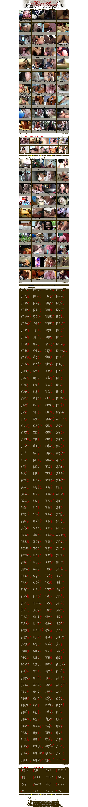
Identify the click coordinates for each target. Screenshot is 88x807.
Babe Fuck (23, 472)
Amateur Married (24, 331)
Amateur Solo (23, 348)
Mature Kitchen (47, 521)
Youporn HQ (24, 789)
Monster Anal (47, 631)
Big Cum (22, 553)
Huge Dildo (35, 733)
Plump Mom (46, 738)
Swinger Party (59, 563)
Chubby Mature (35, 309)
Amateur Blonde (24, 297)
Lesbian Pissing (48, 431)
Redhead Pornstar (59, 355)
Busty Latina (23, 745)
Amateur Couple (24, 308)
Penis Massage (47, 724)
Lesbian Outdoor (48, 430)
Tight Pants (58, 645)
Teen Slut (58, 618)
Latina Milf (47, 383)
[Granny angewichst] (50, 56)
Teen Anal (58, 576)
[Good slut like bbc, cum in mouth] (38, 168)
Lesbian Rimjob (47, 437)
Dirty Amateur (35, 431)
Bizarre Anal (23, 575)
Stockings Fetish (59, 534)
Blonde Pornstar (24, 651)
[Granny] (50, 68)
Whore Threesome (59, 713)
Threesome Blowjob (59, 635)
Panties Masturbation (49, 712)
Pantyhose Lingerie (48, 718)
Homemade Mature (36, 693)
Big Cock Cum (23, 549)
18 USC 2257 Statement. (44, 806)
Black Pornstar (24, 604)
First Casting (35, 536)
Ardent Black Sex (37, 783)
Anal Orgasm (23, 393)
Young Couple (58, 746)
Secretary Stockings (60, 418)
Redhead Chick (59, 345)
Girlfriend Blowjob (36, 602)
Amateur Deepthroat (25, 314)
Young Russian (59, 754)
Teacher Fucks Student (60, 570)
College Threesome (36, 351)
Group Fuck (35, 639)
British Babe (23, 683)
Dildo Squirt (35, 430)
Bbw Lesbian (23, 487)
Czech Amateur (35, 410)
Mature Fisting (47, 509)
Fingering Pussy (36, 533)
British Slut (23, 693)
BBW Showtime (48, 783)
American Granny (24, 373)
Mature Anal (47, 481)
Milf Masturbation (48, 588)
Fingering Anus (36, 528)
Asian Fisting (24, 431)
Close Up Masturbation (37, 338)
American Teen (24, 379)
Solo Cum (58, 500)
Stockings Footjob (59, 535)
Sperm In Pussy (59, 516)
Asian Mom (23, 444)
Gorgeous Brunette (36, 616)
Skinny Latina (59, 471)
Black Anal (23, 583)
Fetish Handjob (36, 526)
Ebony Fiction (48, 769)
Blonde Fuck (23, 639)
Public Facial (59, 303)
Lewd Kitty (60, 791)
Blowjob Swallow (24, 665)
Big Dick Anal (24, 554)
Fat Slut (34, 512)
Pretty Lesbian (59, 297)
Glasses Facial (36, 610)
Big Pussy (23, 564)
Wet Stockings (59, 703)
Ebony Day (36, 790)
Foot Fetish (35, 549)
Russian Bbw (58, 385)
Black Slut (23, 609)
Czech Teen (35, 419)
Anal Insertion (24, 392)
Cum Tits (34, 396)
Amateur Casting (24, 301)
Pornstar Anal (47, 740)
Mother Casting (47, 643)
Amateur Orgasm (24, 337)
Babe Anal (23, 468)
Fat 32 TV (48, 789)
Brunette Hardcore (24, 714)
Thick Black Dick (59, 632)
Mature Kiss (47, 520)
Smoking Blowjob (59, 493)
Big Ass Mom (23, 539)
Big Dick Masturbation (25, 560)
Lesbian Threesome (48, 454)
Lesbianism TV (60, 783)
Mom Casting (47, 614)
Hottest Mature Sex (61, 782)
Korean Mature (47, 369)
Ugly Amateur (58, 655)
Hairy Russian (35, 663)
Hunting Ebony (48, 777)
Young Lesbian (59, 752)
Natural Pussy (47, 656)
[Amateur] (38, 192)
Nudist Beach (47, 662)
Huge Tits (35, 740)
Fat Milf (34, 508)
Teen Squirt (58, 621)
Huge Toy (34, 741)
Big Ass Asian (24, 528)
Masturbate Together (48, 478)
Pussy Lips (58, 318)
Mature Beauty (47, 486)
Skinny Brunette (59, 468)
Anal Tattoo (23, 403)
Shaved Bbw (58, 437)
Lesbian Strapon (48, 448)
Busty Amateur (24, 733)
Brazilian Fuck (24, 676)
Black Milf (23, 598)
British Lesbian (24, 689)
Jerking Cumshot (48, 345)
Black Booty (23, 589)
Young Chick (58, 745)
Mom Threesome (47, 630)
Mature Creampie (48, 499)
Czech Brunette (36, 412)
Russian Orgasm (59, 405)
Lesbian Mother (47, 426)
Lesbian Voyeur (47, 458)
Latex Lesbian (47, 370)
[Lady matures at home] (63, 129)
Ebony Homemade (36, 467)
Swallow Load (58, 557)
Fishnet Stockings (36, 546)
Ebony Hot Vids (49, 770)
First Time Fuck (36, 542)
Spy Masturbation (59, 522)
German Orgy (35, 591)
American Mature (24, 376)
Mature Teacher (47, 560)
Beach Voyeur (23, 512)
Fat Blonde (35, 500)
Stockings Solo (59, 539)
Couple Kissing (36, 363)
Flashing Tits (35, 548)
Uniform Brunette (59, 662)
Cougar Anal (35, 352)
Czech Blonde (35, 411)
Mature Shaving (47, 546)
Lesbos (59, 790)
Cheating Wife (35, 298)
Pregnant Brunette (59, 291)
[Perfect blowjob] (50, 43)
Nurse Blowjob (47, 663)
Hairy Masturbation (36, 658)
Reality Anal (58, 337)
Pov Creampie (47, 755)
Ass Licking (23, 466)
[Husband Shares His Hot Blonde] (50, 31)
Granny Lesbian (36, 629)
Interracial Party (48, 290)
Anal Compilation (24, 383)
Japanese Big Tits (48, 311)
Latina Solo (47, 391)
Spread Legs (58, 520)
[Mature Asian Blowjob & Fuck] (63, 229)
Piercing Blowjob (48, 731)
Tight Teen (58, 648)
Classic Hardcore (36, 321)
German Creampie (36, 582)
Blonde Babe (23, 625)
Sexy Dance (58, 431)
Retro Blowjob (59, 364)
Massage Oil (47, 475)
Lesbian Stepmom (48, 446)
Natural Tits (47, 658)
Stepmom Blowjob (59, 528)
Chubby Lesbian (36, 308)
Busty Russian (24, 751)
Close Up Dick (35, 336)
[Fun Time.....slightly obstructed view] (63, 266)
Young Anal (58, 737)
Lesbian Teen (47, 453)
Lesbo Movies (60, 788)
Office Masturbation (48, 673)
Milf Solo (46, 597)
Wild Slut (58, 732)
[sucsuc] (38, 254)
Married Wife (47, 473)
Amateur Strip (24, 351)
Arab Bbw (23, 410)
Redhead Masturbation (60, 351)
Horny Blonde (35, 700)
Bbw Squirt (23, 500)
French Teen (35, 567)
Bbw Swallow (23, 502)
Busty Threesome (24, 753)
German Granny (35, 587)
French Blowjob (36, 557)
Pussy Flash (58, 314)
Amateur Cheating (24, 303)
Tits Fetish (58, 650)
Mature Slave (47, 547)
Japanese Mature (48, 332)
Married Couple (47, 472)
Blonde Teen (23, 659)
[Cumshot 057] (25, 117)
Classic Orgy (35, 324)
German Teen (35, 595)
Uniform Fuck (58, 663)
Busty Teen (23, 752)
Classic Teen (35, 325)
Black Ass (23, 584)
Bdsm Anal (23, 506)
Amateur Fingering (24, 321)
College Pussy (35, 348)
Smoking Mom (58, 499)
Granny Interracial (36, 628)
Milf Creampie (47, 575)
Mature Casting (47, 495)
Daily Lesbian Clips (50, 788)
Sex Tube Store (37, 779)
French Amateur (36, 554)
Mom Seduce (47, 625)
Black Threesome (24, 617)
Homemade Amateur (36, 685)
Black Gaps (36, 785)
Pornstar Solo (47, 751)
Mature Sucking (47, 555)
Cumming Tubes (48, 785)
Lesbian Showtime (61, 784)
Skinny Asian (58, 464)
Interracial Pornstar (49, 291)
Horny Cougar (35, 705)
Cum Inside (35, 385)
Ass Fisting (23, 464)
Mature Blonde (47, 492)
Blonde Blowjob (24, 630)
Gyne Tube (36, 772)
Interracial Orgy (48, 289)
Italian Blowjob (48, 297)
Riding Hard (58, 379)
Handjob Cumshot (36, 666)
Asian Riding (23, 452)
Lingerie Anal (47, 465)
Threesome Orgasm (59, 638)
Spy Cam (57, 521)
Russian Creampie (59, 392)
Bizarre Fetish (24, 576)
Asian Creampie (24, 425)
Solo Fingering (59, 502)
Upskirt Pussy (59, 669)
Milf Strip (47, 602)
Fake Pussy (35, 492)
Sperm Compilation (59, 514)
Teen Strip (58, 623)
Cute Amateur (35, 400)
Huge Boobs (35, 730)
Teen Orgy (58, 610)
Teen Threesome (59, 628)
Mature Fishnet (47, 508)
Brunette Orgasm (24, 719)
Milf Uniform (47, 609)
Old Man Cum (47, 683)
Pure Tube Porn (37, 776)
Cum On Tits (35, 391)
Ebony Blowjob (35, 461)
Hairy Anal (35, 644)
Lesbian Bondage (48, 404)
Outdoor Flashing (48, 700)
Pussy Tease (58, 324)
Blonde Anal (23, 624)
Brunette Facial (24, 711)
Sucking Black (59, 550)
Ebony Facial (35, 464)
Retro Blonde (58, 363)
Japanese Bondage (48, 314)
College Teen (35, 350)
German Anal (35, 573)
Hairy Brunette (36, 649)
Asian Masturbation (25, 440)
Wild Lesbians (59, 726)
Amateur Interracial (25, 328)
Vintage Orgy (58, 689)
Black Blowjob (24, 588)
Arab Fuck (23, 411)
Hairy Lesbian (35, 657)
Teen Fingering (59, 596)
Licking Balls (47, 464)
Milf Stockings (47, 601)
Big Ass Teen (23, 541)
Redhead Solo (58, 357)
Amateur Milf (23, 332)
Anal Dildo (23, 386)
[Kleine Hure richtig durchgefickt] (50, 217)
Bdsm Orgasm (23, 508)
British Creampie (24, 685)
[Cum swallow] (25, 129)
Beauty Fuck (23, 515)
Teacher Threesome (59, 574)
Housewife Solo (36, 727)
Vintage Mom (58, 686)
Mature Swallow (47, 556)
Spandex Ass (58, 512)
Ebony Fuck (35, 465)
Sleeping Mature (59, 485)
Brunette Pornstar (24, 720)
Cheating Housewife (36, 291)
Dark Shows (36, 788)
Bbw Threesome (24, 505)
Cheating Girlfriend (37, 290)
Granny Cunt (35, 623)
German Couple (35, 581)
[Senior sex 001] (38, 80)
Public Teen (58, 310)
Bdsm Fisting (23, 507)
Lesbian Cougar (47, 407)
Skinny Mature (59, 474)
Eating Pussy (35, 454)
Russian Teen (58, 410)
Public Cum (58, 302)
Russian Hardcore (59, 397)
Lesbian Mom (47, 425)
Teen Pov (58, 614)
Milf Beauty (47, 570)
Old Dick (46, 678)
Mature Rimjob (47, 542)
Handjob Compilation (37, 665)
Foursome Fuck (35, 553)
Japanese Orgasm (48, 336)
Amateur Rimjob (24, 344)
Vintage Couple (59, 677)
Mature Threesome (48, 561)
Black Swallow (24, 615)
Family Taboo (35, 494)
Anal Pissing (23, 397)
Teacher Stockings (59, 573)
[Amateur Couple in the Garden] (63, 117)
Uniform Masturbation (60, 664)
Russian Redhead (59, 407)
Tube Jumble (24, 784)
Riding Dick (58, 377)
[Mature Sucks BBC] (63, 278)
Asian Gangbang (24, 433)
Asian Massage (24, 439)
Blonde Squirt (24, 657)
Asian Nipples (24, 445)
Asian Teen (23, 458)
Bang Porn (25, 153)
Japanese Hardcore (48, 324)
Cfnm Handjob (23, 758)
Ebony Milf (35, 473)
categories (25, 155)
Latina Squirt (47, 392)
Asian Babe (23, 419)
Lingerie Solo (47, 466)
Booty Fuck (23, 670)
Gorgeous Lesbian (36, 617)
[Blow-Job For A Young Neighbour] (25, 105)
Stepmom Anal (58, 527)
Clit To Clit (35, 330)
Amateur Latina (24, 329)
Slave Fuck (58, 481)
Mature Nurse (47, 529)
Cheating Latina (36, 294)
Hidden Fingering (36, 683)
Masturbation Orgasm (48, 479)
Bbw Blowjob (23, 478)
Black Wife (23, 622)
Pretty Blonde (59, 295)
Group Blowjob (35, 638)
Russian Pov (58, 406)
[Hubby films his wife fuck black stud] (38, 92)
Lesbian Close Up (48, 405)
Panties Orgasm (47, 713)
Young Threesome (59, 759)
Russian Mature (59, 400)
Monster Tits (47, 639)
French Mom (35, 564)
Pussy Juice (58, 316)
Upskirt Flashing (59, 666)
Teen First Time (59, 597)
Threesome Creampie (60, 636)
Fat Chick (35, 502)
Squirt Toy (58, 526)
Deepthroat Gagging (36, 425)
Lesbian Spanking (48, 444)
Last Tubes (53, 153)
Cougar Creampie (36, 355)
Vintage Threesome (59, 693)
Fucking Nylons (60, 775)
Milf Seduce (47, 596)
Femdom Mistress (36, 521)
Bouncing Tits (24, 671)
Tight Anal (58, 639)
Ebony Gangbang (36, 466)
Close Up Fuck (35, 337)
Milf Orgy (46, 590)
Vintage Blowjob (59, 676)
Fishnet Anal (35, 543)
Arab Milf (23, 413)
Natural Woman (47, 659)
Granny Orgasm (35, 631)
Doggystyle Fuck (36, 445)
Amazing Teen (23, 369)
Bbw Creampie (23, 481)
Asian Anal (23, 417)
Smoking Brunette (59, 494)
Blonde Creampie (24, 635)
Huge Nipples (35, 738)
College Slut (35, 349)
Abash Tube (24, 790)
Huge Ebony (35, 734)
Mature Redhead (47, 540)
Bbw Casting (23, 480)
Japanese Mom (47, 335)
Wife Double (58, 718)
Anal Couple (23, 384)
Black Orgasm (23, 602)
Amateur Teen (23, 357)
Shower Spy (58, 457)
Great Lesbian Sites (61, 778)
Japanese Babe (47, 310)
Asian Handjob (24, 434)
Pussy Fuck (58, 315)
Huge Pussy (35, 739)
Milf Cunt (46, 576)
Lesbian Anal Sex (48, 399)
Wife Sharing (58, 720)
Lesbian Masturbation (49, 423)
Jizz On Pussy (47, 348)
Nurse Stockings (48, 664)
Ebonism (35, 789)
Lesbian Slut (47, 441)
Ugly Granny (58, 656)
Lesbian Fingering (48, 413)
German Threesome (36, 596)
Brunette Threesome (25, 730)
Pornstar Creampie (48, 744)
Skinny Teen (58, 478)
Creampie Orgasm (36, 373)
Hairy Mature (35, 659)
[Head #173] (38, 117)
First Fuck (35, 539)
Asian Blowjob (24, 423)
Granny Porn (60, 777)
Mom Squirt (47, 629)
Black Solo (23, 610)
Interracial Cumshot (37, 751)
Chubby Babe (35, 302)
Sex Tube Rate (36, 778)
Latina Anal (47, 371)
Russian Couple (59, 391)
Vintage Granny (59, 679)
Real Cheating (59, 330)
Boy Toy (22, 672)
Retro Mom (58, 371)
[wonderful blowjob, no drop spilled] (63, 105)
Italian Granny (47, 301)
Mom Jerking (47, 622)
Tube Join (53, 145)
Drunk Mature (35, 453)
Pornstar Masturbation (49, 746)
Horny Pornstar (36, 717)
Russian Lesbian (59, 398)
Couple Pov (35, 365)
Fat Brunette (35, 501)
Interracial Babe (36, 746)
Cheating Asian (24, 759)
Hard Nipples (35, 671)
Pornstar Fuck (47, 745)
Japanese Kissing (48, 328)
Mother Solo (47, 650)
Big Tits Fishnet (24, 567)
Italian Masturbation (49, 302)
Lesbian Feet (47, 411)
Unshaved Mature (59, 665)
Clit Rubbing (35, 329)
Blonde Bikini (24, 629)
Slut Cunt (58, 487)
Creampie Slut (35, 376)
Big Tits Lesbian (24, 570)
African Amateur (24, 289)
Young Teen (58, 758)
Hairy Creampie (36, 651)
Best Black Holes (37, 784)
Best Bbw (23, 520)
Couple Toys (35, 366)
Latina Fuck (47, 377)
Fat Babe (34, 499)
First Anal (35, 534)
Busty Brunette (24, 740)
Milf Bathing (47, 569)
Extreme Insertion (36, 488)
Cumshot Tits (35, 399)
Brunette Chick (24, 706)
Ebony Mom (35, 474)
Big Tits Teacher (24, 573)
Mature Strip (47, 554)
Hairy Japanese (36, 655)
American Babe (24, 370)
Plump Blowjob (47, 733)
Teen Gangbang (59, 601)
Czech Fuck (35, 413)
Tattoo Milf (58, 568)
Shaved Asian (58, 434)
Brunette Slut (24, 724)
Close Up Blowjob (36, 332)
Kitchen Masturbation (49, 364)
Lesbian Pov (47, 433)
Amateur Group (24, 324)
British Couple (24, 684)
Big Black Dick (24, 542)
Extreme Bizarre (36, 486)
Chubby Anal (35, 301)
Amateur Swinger (24, 355)
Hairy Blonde (35, 648)
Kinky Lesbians (47, 356)
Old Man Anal (47, 679)
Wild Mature (58, 727)
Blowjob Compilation (25, 663)
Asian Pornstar (24, 448)
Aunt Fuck (23, 467)
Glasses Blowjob (36, 609)
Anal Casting (23, 382)
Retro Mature (58, 369)
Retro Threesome (59, 373)
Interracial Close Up (37, 748)
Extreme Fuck (35, 487)
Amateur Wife (23, 362)
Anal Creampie (24, 385)
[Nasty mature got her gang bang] (63, 217)
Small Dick (58, 489)
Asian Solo (23, 454)
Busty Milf (23, 747)
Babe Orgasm (23, 473)
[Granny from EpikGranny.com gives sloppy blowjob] (25, 168)
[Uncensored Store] (25, 68)
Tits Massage (58, 651)
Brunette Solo (24, 725)
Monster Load (47, 637)
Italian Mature (47, 303)
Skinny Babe (58, 465)
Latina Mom (47, 384)
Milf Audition (47, 568)
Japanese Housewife (48, 325)
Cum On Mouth (35, 389)
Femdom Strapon (36, 522)
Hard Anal (35, 669)
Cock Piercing (35, 343)
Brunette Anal (24, 697)
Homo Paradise (60, 779)
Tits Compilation (59, 649)
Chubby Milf (35, 310)
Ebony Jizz (35, 468)
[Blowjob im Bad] (50, 278)
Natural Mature (47, 655)
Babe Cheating (24, 471)
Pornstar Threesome (48, 753)
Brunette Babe (24, 698)
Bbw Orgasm (23, 492)
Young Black (58, 741)
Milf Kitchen (47, 587)
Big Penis (23, 563)
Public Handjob (59, 307)
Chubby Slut (35, 314)
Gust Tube (36, 771)
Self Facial (58, 423)
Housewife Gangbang (36, 724)
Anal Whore (23, 406)
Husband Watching (36, 744)
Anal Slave (23, 399)
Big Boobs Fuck (24, 543)
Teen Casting (58, 582)
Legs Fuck (46, 397)
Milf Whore (47, 610)
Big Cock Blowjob (24, 547)
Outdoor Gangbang (48, 703)
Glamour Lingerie (36, 608)
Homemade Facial (36, 689)
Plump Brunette (47, 734)
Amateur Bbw (23, 296)
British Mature (24, 690)
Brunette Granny (24, 713)
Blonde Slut (23, 655)
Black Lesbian (24, 596)
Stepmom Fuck (58, 529)
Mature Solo (47, 550)
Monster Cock (47, 632)
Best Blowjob (23, 521)
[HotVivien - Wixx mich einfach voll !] (25, 180)
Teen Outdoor (58, 611)
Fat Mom (34, 509)
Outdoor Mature (47, 706)
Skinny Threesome (59, 479)
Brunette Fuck (24, 712)
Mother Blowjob (47, 642)
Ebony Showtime (49, 772)
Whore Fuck (58, 707)
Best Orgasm (23, 526)
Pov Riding (47, 761)
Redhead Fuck (58, 349)
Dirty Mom (35, 439)
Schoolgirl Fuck (59, 413)
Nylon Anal (47, 665)
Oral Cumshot (47, 690)
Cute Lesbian (35, 406)
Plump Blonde (47, 732)
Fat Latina (35, 505)
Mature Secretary (48, 543)
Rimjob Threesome (59, 382)
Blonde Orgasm (24, 650)
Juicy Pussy (47, 351)
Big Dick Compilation (25, 556)
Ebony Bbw (35, 460)
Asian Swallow (24, 457)
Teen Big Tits (59, 580)
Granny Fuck (35, 624)
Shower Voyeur (59, 458)
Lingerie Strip (47, 467)
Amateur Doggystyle (25, 316)
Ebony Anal (35, 458)
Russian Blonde (59, 386)
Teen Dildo (58, 590)
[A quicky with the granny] (38, 43)
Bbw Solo (23, 499)
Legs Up (46, 398)
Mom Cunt (46, 617)
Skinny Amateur (59, 461)
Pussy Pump (58, 321)
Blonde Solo (23, 656)
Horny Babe (35, 698)
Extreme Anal (35, 485)
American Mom (23, 378)
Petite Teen (47, 730)
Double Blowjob (36, 448)
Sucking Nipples (59, 555)
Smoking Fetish (59, 495)
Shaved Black (58, 439)
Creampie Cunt (35, 372)
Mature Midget (47, 527)
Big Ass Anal (23, 527)
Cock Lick (35, 342)
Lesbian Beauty (47, 403)
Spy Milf (58, 523)
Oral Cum (46, 689)
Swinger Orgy (58, 562)
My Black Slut (48, 778)
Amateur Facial (24, 318)
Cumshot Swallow (36, 398)
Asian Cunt (23, 426)
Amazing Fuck (23, 366)
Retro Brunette (59, 365)
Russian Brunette (59, 389)
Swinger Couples (59, 561)
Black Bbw (23, 587)
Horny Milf (35, 713)
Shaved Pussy (58, 448)
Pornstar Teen (47, 752)
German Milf (35, 590)
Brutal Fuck (23, 732)
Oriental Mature (48, 697)
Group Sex (35, 642)
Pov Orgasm (47, 760)
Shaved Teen (58, 451)
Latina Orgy (47, 386)
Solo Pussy (58, 507)
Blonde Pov (23, 652)
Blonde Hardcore (24, 643)
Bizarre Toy (23, 582)
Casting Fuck (23, 754)
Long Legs (46, 471)
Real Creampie (59, 335)
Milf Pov (46, 594)
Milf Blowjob (47, 573)
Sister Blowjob (59, 459)
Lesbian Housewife (48, 417)
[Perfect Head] (63, 254)
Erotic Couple (35, 481)
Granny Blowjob (36, 621)
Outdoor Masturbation (49, 705)
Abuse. (51, 806)
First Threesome (36, 541)
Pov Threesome (59, 289)
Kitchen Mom (47, 365)
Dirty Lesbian (35, 437)
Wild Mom (58, 730)
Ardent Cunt (63, 145)
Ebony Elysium (36, 791)
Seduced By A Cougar (60, 420)
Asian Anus (23, 418)
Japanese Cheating (48, 315)
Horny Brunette (36, 703)
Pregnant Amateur (59, 290)
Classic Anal (35, 317)
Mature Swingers (48, 557)
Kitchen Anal (47, 363)
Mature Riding (47, 541)
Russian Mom (58, 403)
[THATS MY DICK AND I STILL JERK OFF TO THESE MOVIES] (63, 192)
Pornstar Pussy (47, 748)
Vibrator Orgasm (59, 672)
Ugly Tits (58, 659)
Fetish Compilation (36, 523)
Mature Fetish (47, 507)
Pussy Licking (59, 317)
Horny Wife (35, 720)
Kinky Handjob (47, 355)
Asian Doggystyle (24, 427)
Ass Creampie (23, 461)
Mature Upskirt (47, 564)
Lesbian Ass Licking (48, 400)
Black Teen (23, 616)
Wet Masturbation (59, 699)
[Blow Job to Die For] (25, 43)
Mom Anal (46, 611)
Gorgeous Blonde (36, 615)
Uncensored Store (34, 145)
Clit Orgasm (35, 328)
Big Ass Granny (24, 535)
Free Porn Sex (25, 145)
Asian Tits (23, 459)
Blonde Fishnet (24, 638)
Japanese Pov (47, 337)
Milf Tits (46, 608)
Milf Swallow (47, 604)
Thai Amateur (58, 631)
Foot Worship (35, 550)
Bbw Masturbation (24, 489)
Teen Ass (58, 577)
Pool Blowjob (47, 739)
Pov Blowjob (47, 754)
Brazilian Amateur (24, 673)
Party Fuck (47, 720)
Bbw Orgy (23, 493)
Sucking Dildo (59, 554)
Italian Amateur (48, 295)
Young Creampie (59, 747)
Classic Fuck (35, 318)
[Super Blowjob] (50, 168)
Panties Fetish (47, 711)
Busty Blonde (23, 739)
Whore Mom (58, 710)
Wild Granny (58, 725)
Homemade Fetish (36, 690)
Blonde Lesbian (24, 645)
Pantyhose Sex (47, 719)
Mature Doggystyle (48, 502)
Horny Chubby (35, 704)
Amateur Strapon (24, 350)
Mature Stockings (48, 553)
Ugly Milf (58, 658)
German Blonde (35, 576)
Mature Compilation (48, 498)
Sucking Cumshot (59, 553)
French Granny (35, 561)
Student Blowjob (59, 542)
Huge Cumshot (35, 732)
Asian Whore (23, 460)
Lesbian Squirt (47, 445)
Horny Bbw (35, 699)
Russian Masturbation (60, 399)
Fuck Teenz (60, 776)
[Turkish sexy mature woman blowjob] (25, 31)
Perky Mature (47, 726)
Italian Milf (47, 304)
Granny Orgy (35, 632)
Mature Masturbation (48, 526)
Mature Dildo (47, 501)
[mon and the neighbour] (63, 56)
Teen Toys (58, 630)
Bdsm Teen (23, 509)
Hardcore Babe (35, 672)
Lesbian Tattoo (47, 451)
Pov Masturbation (48, 758)
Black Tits (23, 618)
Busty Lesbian (24, 746)
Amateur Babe (23, 295)
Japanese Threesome (48, 343)
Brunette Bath (24, 699)
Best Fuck (23, 523)
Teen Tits (58, 629)
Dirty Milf (35, 438)
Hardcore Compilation (37, 673)
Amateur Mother (24, 335)
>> (64, 155)
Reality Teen (58, 338)
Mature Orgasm (47, 533)
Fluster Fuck (44, 153)
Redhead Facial (59, 348)
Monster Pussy (47, 638)
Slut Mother (58, 488)
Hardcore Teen (35, 680)
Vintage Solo (58, 691)
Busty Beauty (23, 738)
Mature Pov (47, 539)
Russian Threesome (59, 411)
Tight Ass (58, 642)
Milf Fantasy (47, 580)
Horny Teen (35, 719)
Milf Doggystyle (48, 577)
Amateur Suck (23, 352)
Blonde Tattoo (24, 658)
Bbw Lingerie (23, 488)
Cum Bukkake (35, 379)
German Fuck (35, 584)
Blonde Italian (24, 644)
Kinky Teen (47, 358)
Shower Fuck (58, 454)
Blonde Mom (23, 649)
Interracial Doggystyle (37, 753)
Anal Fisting (23, 389)
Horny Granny (35, 710)
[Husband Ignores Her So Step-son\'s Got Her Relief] (25, 92)
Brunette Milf (24, 717)
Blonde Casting (24, 631)
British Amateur (24, 680)
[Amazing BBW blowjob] (50, 254)
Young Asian (58, 738)
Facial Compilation (36, 489)
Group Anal (35, 637)
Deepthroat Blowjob (36, 423)
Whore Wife (58, 714)
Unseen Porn (24, 785)
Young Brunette (59, 744)
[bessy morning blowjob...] (63, 180)
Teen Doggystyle (59, 591)
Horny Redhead (35, 718)
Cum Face (34, 383)
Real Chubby (58, 331)
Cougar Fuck (35, 356)
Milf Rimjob (47, 595)
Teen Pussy (58, 615)
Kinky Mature (47, 357)
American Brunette (24, 372)
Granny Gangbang (36, 625)
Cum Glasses (35, 384)
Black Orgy (23, 603)
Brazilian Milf (24, 679)
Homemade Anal (35, 686)
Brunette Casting (24, 705)
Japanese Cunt (47, 318)
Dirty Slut (35, 440)
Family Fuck (35, 493)
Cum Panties (35, 392)
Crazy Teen (35, 371)
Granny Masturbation (37, 630)
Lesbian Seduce (47, 438)
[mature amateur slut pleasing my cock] (50, 192)
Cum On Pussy (35, 390)
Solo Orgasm (58, 506)
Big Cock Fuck (24, 550)
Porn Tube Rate (37, 775)
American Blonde (24, 371)
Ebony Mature (35, 472)
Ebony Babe (35, 459)
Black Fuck (23, 594)
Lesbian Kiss (47, 418)
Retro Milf (58, 370)
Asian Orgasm (23, 446)
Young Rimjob (58, 753)
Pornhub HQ (63, 153)
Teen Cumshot (58, 587)
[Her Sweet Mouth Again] (25, 192)
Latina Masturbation (48, 382)
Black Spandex (24, 611)
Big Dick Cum (23, 557)
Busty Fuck (23, 744)
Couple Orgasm (35, 364)
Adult (23, 791)
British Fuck (23, 686)
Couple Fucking (36, 362)
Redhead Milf (58, 352)
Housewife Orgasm (36, 726)
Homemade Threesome (36, 697)
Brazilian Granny (24, 677)
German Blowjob (36, 577)
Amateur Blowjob (24, 298)
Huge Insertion (36, 737)
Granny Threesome (36, 636)
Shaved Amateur (59, 432)
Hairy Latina (35, 656)
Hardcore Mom (35, 676)
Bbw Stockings (24, 501)
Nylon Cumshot (47, 666)
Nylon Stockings (48, 672)
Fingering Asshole (36, 529)
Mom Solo (46, 628)
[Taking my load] (25, 80)
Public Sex (58, 309)
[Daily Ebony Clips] (38, 129)
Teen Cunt (58, 588)
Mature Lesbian (47, 523)
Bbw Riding (23, 498)
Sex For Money (59, 425)
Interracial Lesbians (37, 759)
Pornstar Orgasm (48, 747)
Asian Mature (23, 441)
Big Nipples (23, 562)
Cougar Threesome (36, 359)
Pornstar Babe (47, 741)
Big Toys (23, 574)
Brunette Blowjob (24, 704)
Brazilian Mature (24, 678)
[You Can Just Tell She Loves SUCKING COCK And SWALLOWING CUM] (25, 19)
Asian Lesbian (24, 438)
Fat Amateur (35, 495)
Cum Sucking (35, 393)
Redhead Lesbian (59, 350)
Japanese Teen (47, 342)
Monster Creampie (48, 635)
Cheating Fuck (35, 289)
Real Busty (58, 329)
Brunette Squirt (24, 726)
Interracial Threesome (49, 294)
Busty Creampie (24, 741)
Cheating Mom (35, 296)
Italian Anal (47, 296)
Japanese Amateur (48, 307)
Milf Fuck (46, 582)
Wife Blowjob (58, 717)
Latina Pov (47, 389)
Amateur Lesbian (24, 330)
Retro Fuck (58, 366)
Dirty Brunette (36, 434)
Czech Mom (35, 418)
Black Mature (23, 597)
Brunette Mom (23, 718)
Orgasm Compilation (48, 693)
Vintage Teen (58, 692)
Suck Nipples (58, 546)
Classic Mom (35, 323)
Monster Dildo (47, 636)
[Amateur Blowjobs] (38, 241)
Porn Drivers (24, 782)
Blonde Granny (24, 642)
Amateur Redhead (24, 342)
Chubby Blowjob (36, 303)
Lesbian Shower (47, 439)
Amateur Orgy (23, 338)
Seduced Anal (58, 419)
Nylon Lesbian (47, 670)
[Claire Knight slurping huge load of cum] (50, 92)
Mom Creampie (47, 616)
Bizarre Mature (24, 580)
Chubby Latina (35, 307)
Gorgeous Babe (35, 614)
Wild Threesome (59, 734)
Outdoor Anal (47, 698)
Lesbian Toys (47, 457)
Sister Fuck (58, 460)
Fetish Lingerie (36, 527)
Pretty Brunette (59, 296)
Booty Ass (23, 669)
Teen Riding (58, 616)
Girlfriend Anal (36, 601)
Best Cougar (23, 522)
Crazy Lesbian (35, 369)
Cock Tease (35, 344)
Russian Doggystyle (60, 393)
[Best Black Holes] (38, 266)
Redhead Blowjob (59, 344)
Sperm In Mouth (59, 515)
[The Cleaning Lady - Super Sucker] (63, 68)
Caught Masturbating (25, 755)
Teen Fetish (58, 595)
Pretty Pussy (58, 298)
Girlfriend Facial (36, 604)
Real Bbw (58, 325)
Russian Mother (59, 404)
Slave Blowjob (59, 480)
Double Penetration (36, 452)
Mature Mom (47, 528)
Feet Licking (35, 515)
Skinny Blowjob (59, 467)
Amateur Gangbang (24, 323)
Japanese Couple (48, 316)
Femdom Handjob (36, 519)
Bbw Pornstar (23, 495)
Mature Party (47, 536)
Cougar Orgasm (35, 357)
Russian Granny (59, 396)
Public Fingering (59, 304)
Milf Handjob (47, 584)
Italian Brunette (48, 298)
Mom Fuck (46, 621)
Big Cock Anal (24, 546)
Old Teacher (47, 685)
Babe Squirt (23, 474)
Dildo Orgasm (35, 427)
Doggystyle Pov (36, 446)
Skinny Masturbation (60, 473)
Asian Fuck (23, 432)
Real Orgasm (58, 336)
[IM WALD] (25, 241)
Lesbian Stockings (48, 447)
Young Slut (58, 755)
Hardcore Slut (35, 679)
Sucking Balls (59, 547)
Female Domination (36, 516)
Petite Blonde (47, 727)
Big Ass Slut (23, 540)
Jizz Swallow (47, 350)
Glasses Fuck (35, 611)
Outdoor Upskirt (48, 710)
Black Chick (23, 590)
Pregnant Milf (59, 294)
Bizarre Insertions (25, 577)
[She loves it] (50, 241)
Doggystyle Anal (36, 444)
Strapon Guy (58, 541)
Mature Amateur (47, 480)
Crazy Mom (35, 370)
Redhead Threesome (59, 359)
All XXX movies (44, 145)
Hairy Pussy (35, 662)
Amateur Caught (24, 302)
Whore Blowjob (59, 706)
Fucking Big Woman (49, 791)
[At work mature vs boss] (38, 19)
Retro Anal (58, 362)
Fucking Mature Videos (62, 772)
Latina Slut (47, 390)
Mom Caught (47, 615)
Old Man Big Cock (48, 680)
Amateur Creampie (24, 309)
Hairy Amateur (35, 643)
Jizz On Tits (47, 349)
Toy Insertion (59, 652)
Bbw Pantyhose (24, 494)
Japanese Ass (47, 309)
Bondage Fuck (23, 666)
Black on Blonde (24, 623)
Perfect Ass (47, 725)
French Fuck (35, 560)
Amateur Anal (23, 291)
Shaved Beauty (59, 438)
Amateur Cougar (24, 307)
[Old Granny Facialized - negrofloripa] (38, 105)
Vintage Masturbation (60, 683)
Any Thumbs (36, 769)
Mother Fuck (47, 645)
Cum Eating (35, 382)
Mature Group (47, 515)
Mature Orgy (47, 534)
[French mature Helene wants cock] (50, 129)
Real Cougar (58, 332)
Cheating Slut (35, 297)
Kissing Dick (47, 362)
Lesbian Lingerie (48, 420)
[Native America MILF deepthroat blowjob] (25, 56)
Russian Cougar (59, 390)
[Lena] (50, 180)
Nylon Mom (46, 671)
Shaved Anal (58, 433)
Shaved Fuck (58, 444)
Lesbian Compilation (48, 406)
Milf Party (47, 591)
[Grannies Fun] (38, 68)
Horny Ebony (35, 707)
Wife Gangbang (59, 719)
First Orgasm (35, 540)
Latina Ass (47, 372)
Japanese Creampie (48, 317)
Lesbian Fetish (47, 412)
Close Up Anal (35, 331)
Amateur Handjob (24, 325)
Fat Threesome (35, 514)
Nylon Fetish (47, 669)
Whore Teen (58, 712)
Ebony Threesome (36, 480)
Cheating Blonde (24, 760)
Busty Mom (23, 748)
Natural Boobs (47, 652)
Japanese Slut (47, 338)
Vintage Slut (58, 690)
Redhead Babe (58, 343)
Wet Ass (57, 698)
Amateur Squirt (24, 349)
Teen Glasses (58, 602)
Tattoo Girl (58, 567)
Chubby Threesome (36, 316)
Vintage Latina (59, 680)
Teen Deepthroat (59, 589)
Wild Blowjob (58, 724)
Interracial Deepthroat (37, 752)
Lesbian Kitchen (48, 419)
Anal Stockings (24, 400)
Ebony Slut (35, 478)
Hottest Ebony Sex (49, 776)
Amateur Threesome (24, 358)
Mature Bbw (47, 485)
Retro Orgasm (58, 372)
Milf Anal (46, 567)
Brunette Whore (24, 731)
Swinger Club (58, 560)
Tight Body (58, 643)
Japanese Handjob (48, 323)
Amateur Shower (24, 345)
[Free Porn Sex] (63, 19)
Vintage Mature (59, 684)
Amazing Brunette (24, 365)
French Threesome (36, 568)
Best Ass (23, 519)
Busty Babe (23, 737)
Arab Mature (23, 412)
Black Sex (23, 608)
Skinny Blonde (59, 466)
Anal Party (23, 396)
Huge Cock (35, 731)
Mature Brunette (48, 494)
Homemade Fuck (35, 691)
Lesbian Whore (47, 459)
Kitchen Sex (47, 366)
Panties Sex (47, 714)
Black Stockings (24, 614)
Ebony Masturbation (36, 471)
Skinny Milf (58, 475)
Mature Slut (47, 548)
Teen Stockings (59, 622)
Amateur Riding (24, 343)
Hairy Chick (35, 650)
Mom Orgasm (47, 624)
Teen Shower (58, 617)
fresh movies (37, 155)
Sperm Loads (58, 519)
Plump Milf (47, 737)
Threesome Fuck (59, 637)
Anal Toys (23, 405)
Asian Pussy (23, 451)
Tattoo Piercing (59, 569)
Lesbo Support (60, 789)
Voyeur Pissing (59, 696)
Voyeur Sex (58, 697)
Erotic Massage (36, 482)
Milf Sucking (47, 603)
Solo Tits (58, 508)
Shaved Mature (59, 446)
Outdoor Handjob (48, 704)
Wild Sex (58, 731)
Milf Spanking (47, 598)
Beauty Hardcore (24, 516)
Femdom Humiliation (36, 520)
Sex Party (58, 427)
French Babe (35, 556)
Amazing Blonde (24, 364)
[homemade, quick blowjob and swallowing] (50, 266)
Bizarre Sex (23, 581)
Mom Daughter (47, 618)
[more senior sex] (63, 92)
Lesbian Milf (47, 424)
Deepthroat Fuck (36, 424)
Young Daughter (59, 748)
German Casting (36, 580)
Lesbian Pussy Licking (49, 434)
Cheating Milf (35, 295)
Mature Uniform (47, 563)
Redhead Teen (58, 358)
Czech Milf (35, 417)
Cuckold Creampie (36, 377)
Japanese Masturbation (49, 331)
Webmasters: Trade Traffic (46, 801)
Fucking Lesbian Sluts (62, 769)
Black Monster (24, 601)
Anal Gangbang (24, 391)
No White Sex (48, 779)
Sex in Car (58, 430)
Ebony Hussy (48, 771)
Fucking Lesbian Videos (62, 770)
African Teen (23, 290)
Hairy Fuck (35, 652)
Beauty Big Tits (24, 514)
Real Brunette (59, 328)
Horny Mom (35, 714)
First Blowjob (35, 535)
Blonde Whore (23, 662)
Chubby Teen (35, 315)
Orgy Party (47, 696)
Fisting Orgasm (36, 547)
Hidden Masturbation (37, 684)
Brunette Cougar (24, 707)
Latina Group (47, 378)
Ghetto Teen (35, 598)
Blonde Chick (23, 632)
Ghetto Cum (35, 597)
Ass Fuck (23, 465)
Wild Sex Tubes (25, 788)
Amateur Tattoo (24, 356)
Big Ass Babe (23, 529)
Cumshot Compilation (37, 397)
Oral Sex (46, 692)
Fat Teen (34, 513)
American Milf (24, 377)
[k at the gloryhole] (38, 180)
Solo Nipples (58, 505)
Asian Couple (23, 424)
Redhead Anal (58, 342)
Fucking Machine (36, 569)
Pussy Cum (58, 311)
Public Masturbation (60, 308)
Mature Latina (47, 522)
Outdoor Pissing (48, 707)
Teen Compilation (59, 584)
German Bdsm (35, 575)
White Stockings (59, 705)
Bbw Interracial (24, 485)
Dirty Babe (35, 432)
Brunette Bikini (24, 703)
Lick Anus (46, 461)
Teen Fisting (58, 598)
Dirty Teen (35, 441)
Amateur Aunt (23, 294)
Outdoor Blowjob (48, 699)
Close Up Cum (35, 335)
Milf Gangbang (47, 583)
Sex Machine (58, 426)
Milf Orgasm (47, 589)
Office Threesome (48, 676)
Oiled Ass (46, 677)
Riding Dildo (58, 378)
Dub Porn (34, 153)
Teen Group (58, 603)
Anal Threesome (24, 404)
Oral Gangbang (47, 691)
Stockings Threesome (60, 540)
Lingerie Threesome (48, 468)
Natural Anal (47, 651)
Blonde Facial (24, 637)
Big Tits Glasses (24, 569)
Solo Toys (58, 509)
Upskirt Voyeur (59, 671)
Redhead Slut (58, 356)
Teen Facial (58, 594)
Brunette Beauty (24, 700)
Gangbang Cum (35, 570)
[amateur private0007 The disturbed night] (63, 43)
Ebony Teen (35, 479)
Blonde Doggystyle (24, 636)
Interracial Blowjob (37, 747)
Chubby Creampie (36, 304)
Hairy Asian (35, 645)
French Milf (35, 563)
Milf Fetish (47, 581)
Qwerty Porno (24, 783)
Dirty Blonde (35, 433)
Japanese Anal (47, 308)
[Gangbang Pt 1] (63, 80)
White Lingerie (59, 704)
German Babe (35, 574)
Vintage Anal (58, 673)
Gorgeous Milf (35, 618)
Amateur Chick (24, 304)
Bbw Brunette (23, 479)
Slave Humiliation (59, 482)
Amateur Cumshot (24, 311)
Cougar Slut (35, 358)
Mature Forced (47, 512)
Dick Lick (35, 426)
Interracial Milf (36, 760)
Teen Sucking (58, 624)
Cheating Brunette (24, 761)
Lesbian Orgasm (47, 427)
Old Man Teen (47, 684)
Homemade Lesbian (36, 692)
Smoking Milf (58, 498)
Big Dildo (23, 561)
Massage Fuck (47, 474)
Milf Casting (47, 574)
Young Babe (58, 739)
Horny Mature (35, 712)
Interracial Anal (36, 745)
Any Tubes (36, 770)
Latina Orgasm (47, 385)
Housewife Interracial (37, 725)
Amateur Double (24, 317)
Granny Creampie (36, 622)
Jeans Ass (46, 344)
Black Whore (23, 621)
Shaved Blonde (59, 440)
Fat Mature (35, 507)
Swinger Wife (58, 564)
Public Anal (58, 301)
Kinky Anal (47, 352)
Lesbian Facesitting (48, 410)
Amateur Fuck (23, 322)
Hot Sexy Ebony (49, 775)
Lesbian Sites (60, 785)
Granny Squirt (35, 635)
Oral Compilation (48, 686)
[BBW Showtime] (63, 168)
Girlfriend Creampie (37, 603)
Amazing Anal (23, 363)
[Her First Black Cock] (50, 19)
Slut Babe (58, 486)
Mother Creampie (48, 644)
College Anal (35, 345)
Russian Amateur (59, 383)
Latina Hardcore (48, 379)
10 (62, 155)
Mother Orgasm (47, 648)
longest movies (44, 155)
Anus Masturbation (24, 407)
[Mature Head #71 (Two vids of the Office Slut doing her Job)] (38, 31)
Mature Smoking (47, 549)
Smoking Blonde (59, 492)
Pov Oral (46, 759)
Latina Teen (47, 393)
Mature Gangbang (48, 514)
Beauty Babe (23, 513)
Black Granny (23, 595)
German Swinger (36, 594)
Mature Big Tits (48, 489)
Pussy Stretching (59, 322)
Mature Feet (47, 506)
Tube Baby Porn (37, 782)
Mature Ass (47, 482)
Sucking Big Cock (59, 548)
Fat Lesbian (35, 506)
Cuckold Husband (36, 378)
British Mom (23, 692)
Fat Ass (34, 498)
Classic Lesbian (36, 322)
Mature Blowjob (47, 493)
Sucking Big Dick (59, 549)
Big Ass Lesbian (24, 536)
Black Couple (23, 591)
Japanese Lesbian (48, 329)
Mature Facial (47, 505)
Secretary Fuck (59, 417)
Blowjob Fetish (24, 664)
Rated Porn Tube (37, 777)
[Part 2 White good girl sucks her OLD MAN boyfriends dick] (38, 229)
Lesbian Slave (47, 440)
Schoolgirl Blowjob (60, 412)
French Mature (35, 562)
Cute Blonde (35, 403)
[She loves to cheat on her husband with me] (50, 117)
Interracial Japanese (37, 758)
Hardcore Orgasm (36, 677)
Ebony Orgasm (35, 475)
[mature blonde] (25, 229)
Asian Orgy (23, 447)
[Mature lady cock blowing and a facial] (25, 278)
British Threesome (24, 696)
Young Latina (58, 751)
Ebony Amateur (35, 457)
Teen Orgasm (58, 609)
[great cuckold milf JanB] (25, 266)
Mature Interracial (48, 519)
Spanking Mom (58, 513)
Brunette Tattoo (24, 727)
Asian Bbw (23, 420)
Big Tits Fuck (24, 568)
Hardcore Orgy (35, 678)
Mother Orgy (47, 649)
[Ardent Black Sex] (50, 229)
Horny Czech (35, 706)
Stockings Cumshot (59, 533)
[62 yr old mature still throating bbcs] (38, 217)
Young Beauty (58, 740)
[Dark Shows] (50, 105)
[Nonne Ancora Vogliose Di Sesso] (25, 254)
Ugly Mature (58, 657)
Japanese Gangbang (48, 322)
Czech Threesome (36, 420)
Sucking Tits (58, 556)
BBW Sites (48, 784)
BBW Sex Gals (48, 782)
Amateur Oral (23, 336)
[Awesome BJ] (38, 278)
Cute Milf (35, 407)
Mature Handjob (47, 516)
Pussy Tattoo (58, 323)
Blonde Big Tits (24, 628)
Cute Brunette (35, 404)
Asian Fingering (24, 430)
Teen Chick (58, 583)
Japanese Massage (48, 330)
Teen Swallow (58, 625)
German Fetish (35, 583)
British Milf (23, 691)
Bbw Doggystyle (24, 482)
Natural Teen (47, 657)
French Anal (35, 555)
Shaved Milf (58, 447)
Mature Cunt (47, 500)
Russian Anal (58, 384)
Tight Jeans (58, 644)
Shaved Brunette (59, 441)
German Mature (35, 589)
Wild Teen (58, 733)
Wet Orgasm (58, 700)
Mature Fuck (47, 513)
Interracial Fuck (36, 755)
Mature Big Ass (47, 487)
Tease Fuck (58, 575)
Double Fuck (35, 451)
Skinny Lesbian (59, 472)
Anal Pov (23, 398)
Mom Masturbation (48, 623)
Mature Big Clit (48, 488)
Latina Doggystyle (48, 376)
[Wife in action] (25, 217)
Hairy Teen (35, 664)
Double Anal (35, 447)
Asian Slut (23, 453)
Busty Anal (23, 734)
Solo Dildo (58, 501)
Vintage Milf (58, 685)
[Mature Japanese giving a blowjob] (38, 56)
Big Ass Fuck (23, 534)
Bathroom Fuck (24, 475)
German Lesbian (36, 588)
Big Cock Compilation (25, 548)
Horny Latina (35, 711)
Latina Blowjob (47, 373)
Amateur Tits (23, 359)
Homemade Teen (35, 696)
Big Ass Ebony (24, 533)
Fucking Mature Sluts (62, 771)
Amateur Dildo (24, 315)
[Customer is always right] (63, 241)
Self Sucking (58, 424)
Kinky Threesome (48, 359)
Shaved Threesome (59, 452)
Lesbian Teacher (48, 452)
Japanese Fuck (47, 321)
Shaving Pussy (59, 453)
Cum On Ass (35, 386)
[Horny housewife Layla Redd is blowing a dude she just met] (50, 80)
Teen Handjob (58, 604)
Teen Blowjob (58, 581)
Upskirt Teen (58, 670)
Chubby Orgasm (35, 311)
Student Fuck (58, 543)
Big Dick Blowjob (24, 555)
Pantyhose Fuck (47, 717)
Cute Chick (35, 405)
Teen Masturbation (59, 608)
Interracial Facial (36, 754)
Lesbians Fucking (48, 460)
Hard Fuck (35, 670)
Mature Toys (47, 562)
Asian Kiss (23, 437)
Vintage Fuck (58, 678)
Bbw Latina (23, 486)
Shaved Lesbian (59, 445)
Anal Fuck (23, 390)
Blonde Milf (23, 648)
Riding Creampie (59, 376)
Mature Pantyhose (48, 535)
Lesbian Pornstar (48, 432)
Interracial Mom (36, 761)
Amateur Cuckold (24, 310)
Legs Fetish (47, 396)
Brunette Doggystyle (25, 710)
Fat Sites (48, 790)
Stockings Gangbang (60, 536)
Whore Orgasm (58, 711)
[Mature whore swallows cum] (63, 31)
